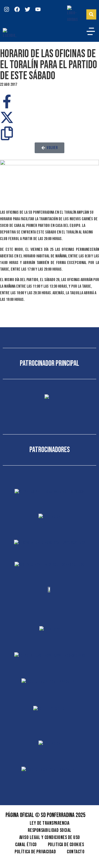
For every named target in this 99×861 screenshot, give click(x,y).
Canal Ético (26, 845)
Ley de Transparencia (50, 823)
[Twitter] (27, 9)
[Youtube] (38, 9)
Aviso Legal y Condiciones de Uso (49, 837)
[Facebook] (17, 9)
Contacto (75, 852)
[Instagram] (6, 9)
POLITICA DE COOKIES (66, 845)
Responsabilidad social (50, 830)
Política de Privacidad (35, 852)
